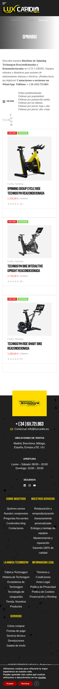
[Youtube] (34, 485)
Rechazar (25, 683)
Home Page (17, 20)
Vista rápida (15, 213)
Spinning (19, 184)
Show (5, 120)
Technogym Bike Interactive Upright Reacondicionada (25, 268)
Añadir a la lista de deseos (10, 213)
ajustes (42, 677)
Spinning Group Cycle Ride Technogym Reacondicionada (25, 190)
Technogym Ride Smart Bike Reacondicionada (24, 345)
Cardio (31, 20)
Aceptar (9, 683)
